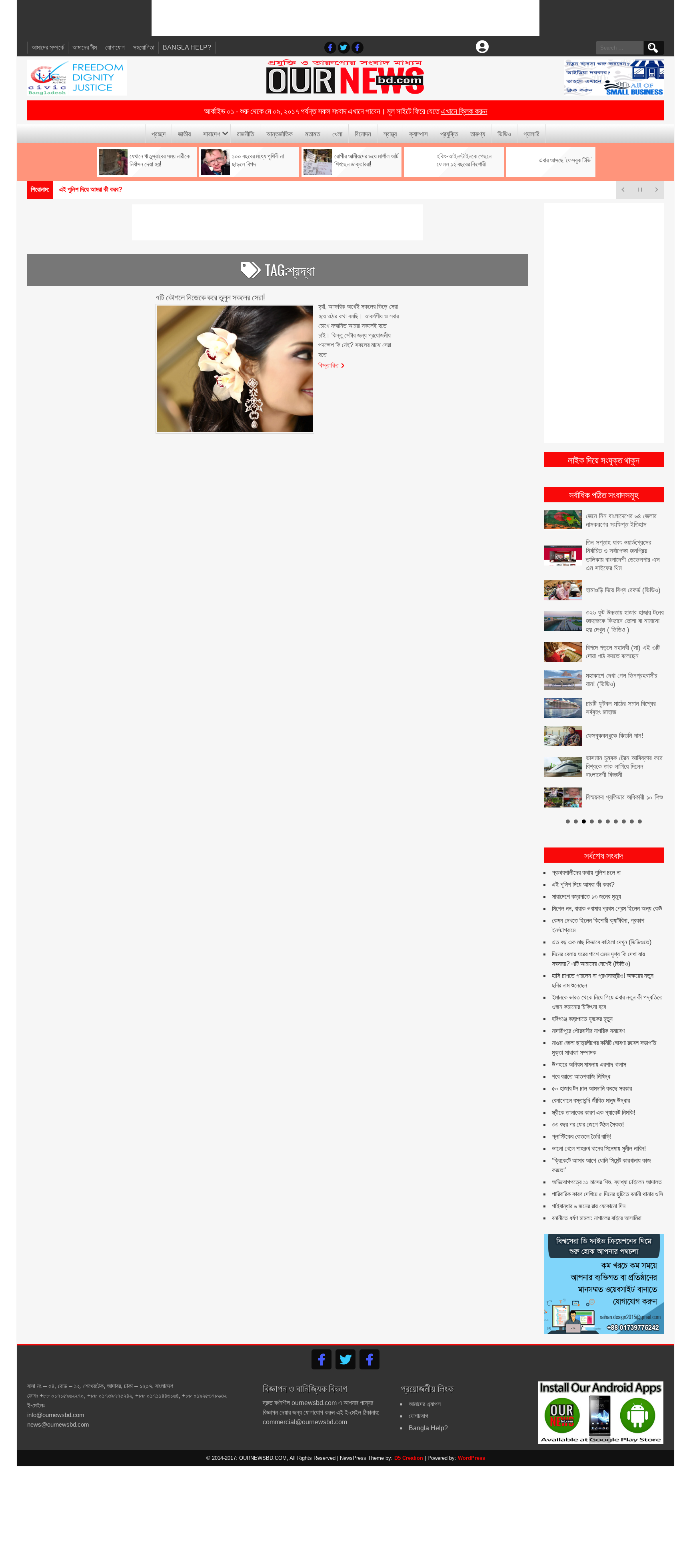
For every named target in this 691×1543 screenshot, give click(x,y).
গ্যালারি (531, 133)
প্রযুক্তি (449, 133)
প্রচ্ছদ (159, 133)
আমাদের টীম (84, 47)
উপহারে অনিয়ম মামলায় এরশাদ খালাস (589, 1045)
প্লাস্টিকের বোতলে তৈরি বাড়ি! (581, 1117)
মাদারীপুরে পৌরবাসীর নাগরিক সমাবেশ (588, 1011)
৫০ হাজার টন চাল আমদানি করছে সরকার (592, 1069)
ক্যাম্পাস (418, 133)
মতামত (312, 133)
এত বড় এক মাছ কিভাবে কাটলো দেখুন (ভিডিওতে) (601, 922)
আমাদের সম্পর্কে (48, 47)
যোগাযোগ (115, 47)
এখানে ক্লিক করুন (464, 110)
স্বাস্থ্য (390, 133)
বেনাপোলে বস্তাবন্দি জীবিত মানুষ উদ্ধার (591, 1081)
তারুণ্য (477, 133)
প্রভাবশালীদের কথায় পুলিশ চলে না (586, 853)
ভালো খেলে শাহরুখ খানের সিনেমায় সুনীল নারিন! (599, 1129)
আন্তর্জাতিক (279, 133)
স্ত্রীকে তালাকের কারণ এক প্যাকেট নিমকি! (593, 1093)
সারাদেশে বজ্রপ (74, 189)
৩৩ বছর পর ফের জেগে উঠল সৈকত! (588, 1105)
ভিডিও (504, 133)
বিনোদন (363, 133)
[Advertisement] (345, 18)
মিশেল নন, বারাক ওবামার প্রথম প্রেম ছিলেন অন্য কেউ (607, 889)
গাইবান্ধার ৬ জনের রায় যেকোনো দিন (588, 1186)
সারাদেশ (211, 133)
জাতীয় (184, 133)
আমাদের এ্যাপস (425, 1384)
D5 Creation (408, 1438)
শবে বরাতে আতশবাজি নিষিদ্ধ (581, 1057)
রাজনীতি (245, 133)
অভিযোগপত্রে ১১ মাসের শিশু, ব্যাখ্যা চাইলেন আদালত (607, 1162)
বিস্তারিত (328, 365)
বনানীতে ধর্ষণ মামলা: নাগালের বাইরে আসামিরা (596, 1198)
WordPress (471, 1438)
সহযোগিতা (143, 47)
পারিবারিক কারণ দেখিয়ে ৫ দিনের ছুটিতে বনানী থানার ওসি (607, 1174)
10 (640, 802)
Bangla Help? (187, 47)
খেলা (337, 133)
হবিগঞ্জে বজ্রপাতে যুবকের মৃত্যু (582, 999)
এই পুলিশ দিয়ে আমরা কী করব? (583, 865)
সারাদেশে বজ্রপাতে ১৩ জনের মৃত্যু (586, 877)
